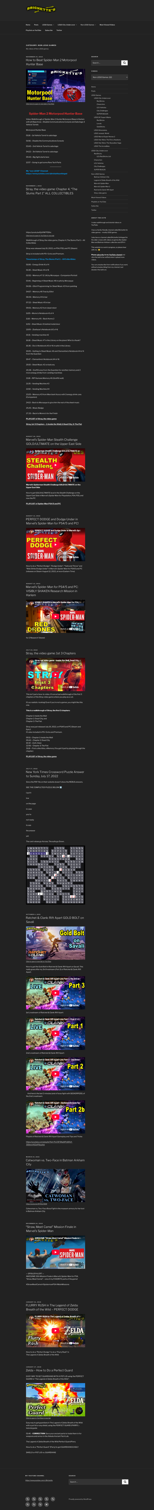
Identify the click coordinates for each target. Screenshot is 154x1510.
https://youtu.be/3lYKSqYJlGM (36, 1204)
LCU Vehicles (101, 107)
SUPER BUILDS (102, 114)
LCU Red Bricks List (104, 156)
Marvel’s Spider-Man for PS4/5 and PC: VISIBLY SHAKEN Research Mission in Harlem (52, 591)
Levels (99, 123)
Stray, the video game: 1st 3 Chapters (51, 653)
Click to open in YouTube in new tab (38, 1418)
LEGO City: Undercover (66, 25)
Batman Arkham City (101, 177)
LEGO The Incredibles (102, 146)
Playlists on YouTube (33, 30)
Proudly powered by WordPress (80, 1499)
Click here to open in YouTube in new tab (40, 235)
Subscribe (49, 30)
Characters (101, 104)
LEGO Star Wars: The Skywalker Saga (107, 143)
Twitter (59, 30)
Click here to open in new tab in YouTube (40, 104)
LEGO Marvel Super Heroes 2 (104, 137)
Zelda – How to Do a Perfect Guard (49, 1370)
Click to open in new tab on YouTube (38, 961)
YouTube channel (115, 255)
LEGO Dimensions (100, 130)
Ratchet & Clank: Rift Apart (104, 190)
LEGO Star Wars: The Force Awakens (107, 140)
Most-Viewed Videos (107, 25)
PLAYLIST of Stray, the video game (41, 419)
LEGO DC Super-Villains (102, 117)
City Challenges (102, 111)
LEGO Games (47, 25)
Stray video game (100, 193)
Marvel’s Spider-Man (101, 183)
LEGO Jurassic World (101, 133)
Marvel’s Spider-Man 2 (102, 186)
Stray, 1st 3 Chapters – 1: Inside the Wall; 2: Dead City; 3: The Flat (54, 424)
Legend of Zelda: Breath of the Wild (106, 180)
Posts (36, 25)
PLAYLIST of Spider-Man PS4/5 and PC (43, 504)
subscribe (100, 255)
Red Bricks (101, 101)
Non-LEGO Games (87, 25)
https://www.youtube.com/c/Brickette (39, 1480)
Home (28, 25)
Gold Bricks (101, 127)
